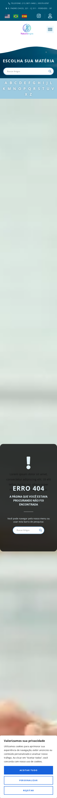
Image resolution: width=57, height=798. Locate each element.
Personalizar (28, 780)
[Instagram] (39, 16)
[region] (28, 767)
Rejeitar (28, 790)
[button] (50, 29)
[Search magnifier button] (50, 71)
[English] (7, 15)
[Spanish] (24, 15)
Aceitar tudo (29, 770)
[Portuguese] (16, 15)
